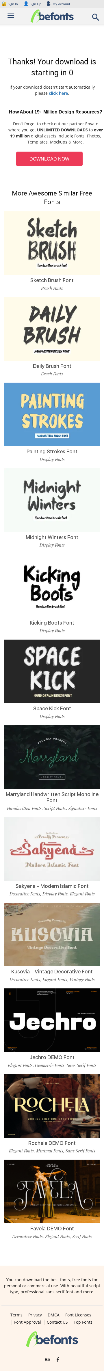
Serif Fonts (82, 1236)
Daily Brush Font (52, 366)
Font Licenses (78, 1315)
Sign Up (32, 4)
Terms (16, 1315)
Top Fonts (83, 1322)
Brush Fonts (52, 288)
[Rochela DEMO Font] (52, 1106)
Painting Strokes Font (52, 451)
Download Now (49, 159)
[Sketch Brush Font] (52, 243)
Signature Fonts (82, 808)
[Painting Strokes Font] (52, 414)
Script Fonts (55, 808)
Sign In (10, 4)
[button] (96, 19)
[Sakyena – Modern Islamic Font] (52, 849)
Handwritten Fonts (24, 808)
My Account (61, 4)
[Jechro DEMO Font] (52, 1020)
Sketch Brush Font (52, 280)
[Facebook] (58, 1360)
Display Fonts (52, 459)
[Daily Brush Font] (52, 329)
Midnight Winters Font (52, 537)
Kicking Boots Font (52, 623)
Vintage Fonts (82, 979)
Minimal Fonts (49, 1151)
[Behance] (47, 1360)
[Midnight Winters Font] (52, 500)
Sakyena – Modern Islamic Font (52, 886)
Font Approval (27, 1322)
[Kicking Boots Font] (52, 585)
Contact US (57, 1322)
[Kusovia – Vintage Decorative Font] (52, 934)
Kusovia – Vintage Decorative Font (52, 971)
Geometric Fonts (49, 1065)
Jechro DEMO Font (52, 1057)
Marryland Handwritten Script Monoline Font (52, 797)
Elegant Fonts (82, 894)
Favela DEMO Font (52, 1228)
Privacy (35, 1315)
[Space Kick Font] (52, 671)
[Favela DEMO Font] (52, 1191)
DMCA (54, 1315)
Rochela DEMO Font (52, 1143)
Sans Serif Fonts (81, 1065)
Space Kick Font (52, 708)
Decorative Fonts (25, 894)
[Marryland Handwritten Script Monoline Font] (52, 757)
